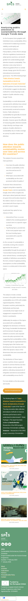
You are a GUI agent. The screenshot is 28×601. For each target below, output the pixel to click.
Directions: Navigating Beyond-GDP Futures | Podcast (13, 466)
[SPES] (14, 3)
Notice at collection (5, 599)
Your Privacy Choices (10, 597)
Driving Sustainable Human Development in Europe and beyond (14, 520)
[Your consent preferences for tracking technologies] (26, 450)
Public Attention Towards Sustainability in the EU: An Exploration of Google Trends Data (14, 81)
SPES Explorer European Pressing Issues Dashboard (13, 493)
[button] (2, 9)
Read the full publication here (13, 390)
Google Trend (7, 190)
